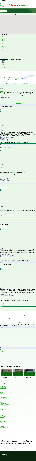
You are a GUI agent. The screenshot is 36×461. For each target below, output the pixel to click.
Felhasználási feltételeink (18, 103)
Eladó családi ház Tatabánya (3, 394)
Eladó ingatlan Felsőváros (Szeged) (4, 399)
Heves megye (2, 423)
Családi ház (3, 61)
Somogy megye (2, 426)
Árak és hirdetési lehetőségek (5, 8)
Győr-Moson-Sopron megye (3, 421)
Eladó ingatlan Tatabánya (3, 387)
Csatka (2, 49)
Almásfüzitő (3, 38)
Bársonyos (3, 47)
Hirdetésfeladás (3, 6)
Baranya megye (2, 417)
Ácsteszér (3, 37)
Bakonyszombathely (4, 45)
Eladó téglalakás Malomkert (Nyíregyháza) (5, 407)
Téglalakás (3, 62)
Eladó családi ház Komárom (3, 409)
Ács (2, 36)
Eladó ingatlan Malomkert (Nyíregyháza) (5, 401)
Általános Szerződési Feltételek (4, 454)
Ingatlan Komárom (2, 391)
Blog (11, 457)
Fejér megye (1, 420)
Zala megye (1, 430)
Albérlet (3, 64)
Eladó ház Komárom (2, 408)
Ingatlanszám (3, 303)
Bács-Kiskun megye (2, 416)
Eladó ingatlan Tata (2, 390)
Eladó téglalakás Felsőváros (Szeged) (4, 404)
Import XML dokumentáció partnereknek (5, 458)
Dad (2, 52)
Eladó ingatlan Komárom (3, 392)
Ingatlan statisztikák (3, 11)
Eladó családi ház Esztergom (3, 410)
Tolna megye (1, 428)
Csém (2, 50)
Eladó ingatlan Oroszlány (3, 397)
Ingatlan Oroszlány (2, 396)
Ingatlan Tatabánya (2, 386)
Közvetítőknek (27, 4)
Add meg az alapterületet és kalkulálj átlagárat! (5, 108)
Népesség (3, 304)
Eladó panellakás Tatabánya (3, 403)
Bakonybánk (3, 44)
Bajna (2, 42)
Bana (2, 46)
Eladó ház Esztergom (2, 405)
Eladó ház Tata (2, 402)
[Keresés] (1, 12)
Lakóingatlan (3, 60)
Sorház (2, 63)
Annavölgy (3, 39)
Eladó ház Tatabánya (2, 393)
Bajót (2, 43)
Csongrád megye (2, 419)
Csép (2, 51)
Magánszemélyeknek (9, 4)
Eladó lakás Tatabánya (3, 388)
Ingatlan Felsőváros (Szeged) (3, 398)
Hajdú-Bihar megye (2, 422)
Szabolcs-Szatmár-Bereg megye (4, 427)
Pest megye (1, 425)
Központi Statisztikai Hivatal (12, 133)
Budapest (1, 415)
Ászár (2, 40)
